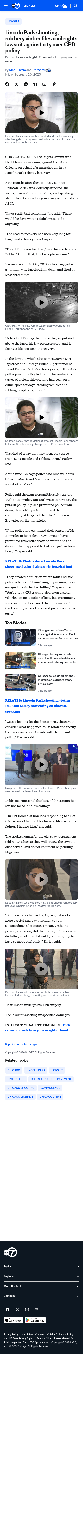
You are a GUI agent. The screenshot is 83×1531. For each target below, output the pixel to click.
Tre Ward (38, 70)
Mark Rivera (17, 70)
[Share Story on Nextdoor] (35, 84)
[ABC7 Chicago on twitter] (17, 1310)
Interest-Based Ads (64, 1338)
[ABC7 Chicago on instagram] (27, 1310)
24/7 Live (30, 6)
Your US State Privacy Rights (19, 1338)
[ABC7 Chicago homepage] (15, 5)
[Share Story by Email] (44, 84)
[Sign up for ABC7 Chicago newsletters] (37, 1310)
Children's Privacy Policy (60, 1334)
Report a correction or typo (21, 1044)
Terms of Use (44, 1338)
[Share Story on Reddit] (25, 84)
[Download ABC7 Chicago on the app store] (13, 1320)
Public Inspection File (15, 1342)
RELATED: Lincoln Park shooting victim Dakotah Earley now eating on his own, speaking (37, 706)
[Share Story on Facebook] (7, 84)
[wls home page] (10, 1252)
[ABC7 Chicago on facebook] (8, 1310)
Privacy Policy (11, 1334)
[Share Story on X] (16, 84)
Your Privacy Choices (33, 1334)
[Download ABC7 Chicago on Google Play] (35, 1320)
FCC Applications (39, 1342)
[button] (5, 5)
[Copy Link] (53, 84)
